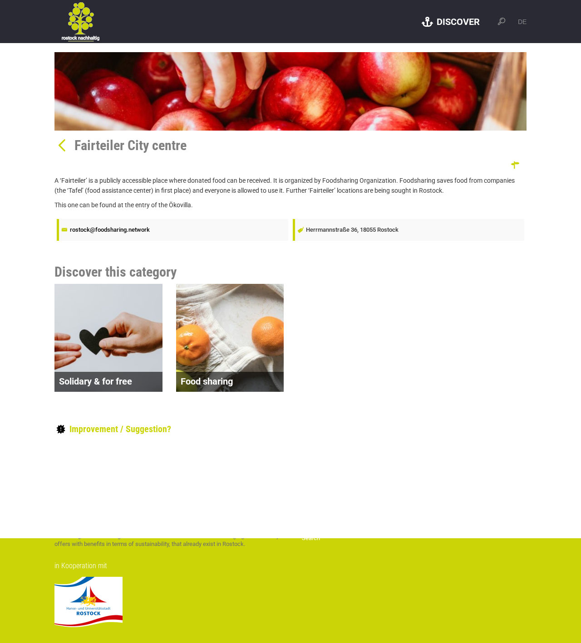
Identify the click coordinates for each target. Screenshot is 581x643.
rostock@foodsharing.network (110, 229)
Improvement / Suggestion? (119, 429)
